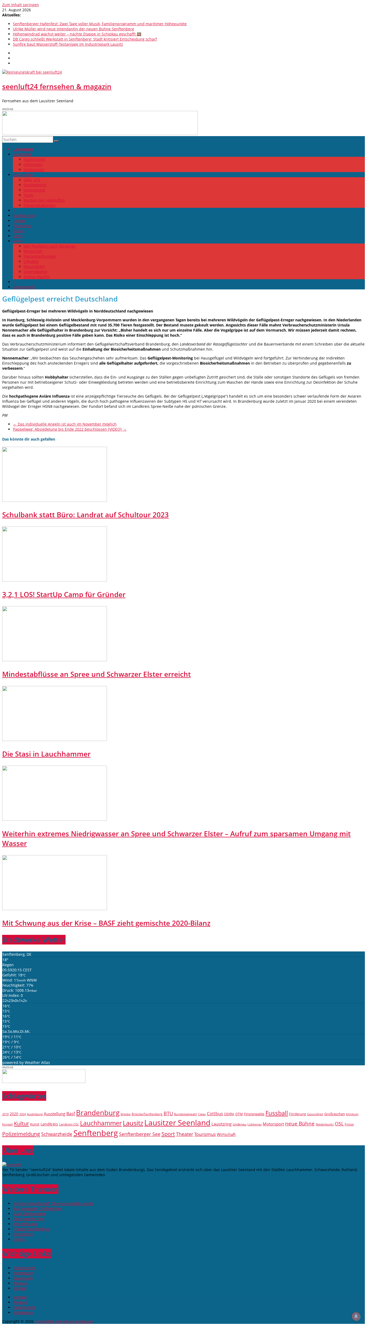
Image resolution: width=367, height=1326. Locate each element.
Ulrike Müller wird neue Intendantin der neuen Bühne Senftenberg (73, 28)
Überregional (35, 271)
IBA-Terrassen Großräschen (37, 1208)
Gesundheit (34, 266)
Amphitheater (25, 1223)
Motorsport (273, 1124)
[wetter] (43, 1081)
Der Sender (23, 174)
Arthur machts (37, 276)
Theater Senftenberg (31, 1228)
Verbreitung (34, 189)
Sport (18, 235)
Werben (20, 1283)
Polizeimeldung (21, 1134)
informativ (33, 164)
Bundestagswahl (185, 1114)
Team (29, 195)
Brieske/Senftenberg (147, 1114)
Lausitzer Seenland (177, 1122)
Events (19, 1239)
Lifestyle (31, 261)
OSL (339, 1123)
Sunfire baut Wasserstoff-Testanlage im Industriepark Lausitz (68, 44)
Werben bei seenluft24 (44, 200)
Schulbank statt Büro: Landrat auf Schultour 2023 (85, 514)
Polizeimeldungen (40, 256)
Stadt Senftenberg (29, 1213)
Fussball (276, 1113)
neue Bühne (300, 1123)
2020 (14, 1113)
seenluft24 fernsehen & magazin (56, 86)
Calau (202, 1114)
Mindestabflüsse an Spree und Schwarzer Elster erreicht (96, 674)
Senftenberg (95, 1133)
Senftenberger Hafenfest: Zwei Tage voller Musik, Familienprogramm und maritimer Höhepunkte (100, 23)
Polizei (349, 1124)
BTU (168, 1113)
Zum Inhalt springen (20, 4)
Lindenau (239, 1124)
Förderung (297, 1113)
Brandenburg (98, 1112)
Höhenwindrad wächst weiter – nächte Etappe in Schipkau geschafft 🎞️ (77, 34)
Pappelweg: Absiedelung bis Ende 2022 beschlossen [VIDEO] (70, 429)
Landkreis (49, 1124)
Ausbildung (35, 1114)
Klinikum (352, 1114)
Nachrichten (24, 215)
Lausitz (133, 1123)
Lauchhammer (101, 1123)
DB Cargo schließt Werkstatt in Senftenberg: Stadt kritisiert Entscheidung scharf (85, 39)
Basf (70, 1114)
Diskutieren (23, 1234)
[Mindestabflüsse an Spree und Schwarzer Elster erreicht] (54, 659)
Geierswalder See (28, 1218)
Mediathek (22, 154)
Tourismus (22, 225)
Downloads (23, 1278)
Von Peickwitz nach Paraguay (49, 246)
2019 (5, 1114)
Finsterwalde (254, 1113)
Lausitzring (221, 1124)
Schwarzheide (56, 1134)
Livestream (23, 149)
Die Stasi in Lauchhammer (46, 754)
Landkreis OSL (69, 1124)
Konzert (7, 1124)
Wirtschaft (33, 251)
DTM (239, 1113)
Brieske (126, 1114)
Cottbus (215, 1114)
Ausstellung (54, 1114)
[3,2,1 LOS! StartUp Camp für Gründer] (54, 580)
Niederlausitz (325, 1124)
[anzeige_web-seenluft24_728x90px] (100, 133)
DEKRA (229, 1114)
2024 (22, 1114)
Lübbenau (254, 1124)
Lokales (19, 220)
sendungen (34, 169)
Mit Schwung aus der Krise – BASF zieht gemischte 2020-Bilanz (106, 923)
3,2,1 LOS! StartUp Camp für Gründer (63, 594)
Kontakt (20, 1288)
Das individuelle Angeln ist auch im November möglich (65, 424)
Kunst (34, 1124)
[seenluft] (11, 1164)
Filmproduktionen (40, 205)
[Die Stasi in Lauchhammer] (54, 739)
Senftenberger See (139, 1134)
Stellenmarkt (24, 286)
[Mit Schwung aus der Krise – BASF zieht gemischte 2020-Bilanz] (54, 908)
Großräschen (334, 1113)
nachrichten (34, 159)
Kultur (18, 230)
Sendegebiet (35, 184)
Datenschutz (24, 1267)
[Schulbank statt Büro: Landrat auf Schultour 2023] (54, 500)
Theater (184, 1134)
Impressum (23, 1273)
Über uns (32, 179)
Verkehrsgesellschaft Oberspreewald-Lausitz (53, 1203)
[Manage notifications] (356, 1316)
